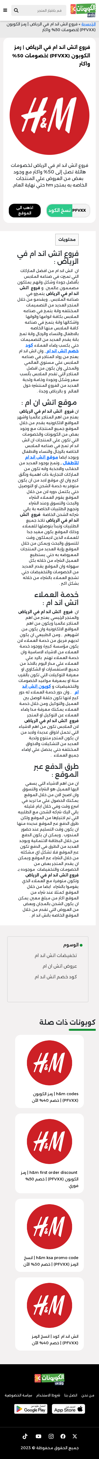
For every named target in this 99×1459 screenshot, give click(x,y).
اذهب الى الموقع (24, 210)
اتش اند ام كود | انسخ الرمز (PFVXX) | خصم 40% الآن (55, 1339)
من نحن (87, 1395)
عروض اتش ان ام (59, 966)
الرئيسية (88, 24)
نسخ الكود (59, 210)
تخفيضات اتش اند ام (55, 955)
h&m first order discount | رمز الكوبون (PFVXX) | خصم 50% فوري (49, 1179)
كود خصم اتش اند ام (55, 976)
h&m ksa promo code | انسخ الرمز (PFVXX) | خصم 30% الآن (50, 1261)
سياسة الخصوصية (18, 1395)
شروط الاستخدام (48, 1395)
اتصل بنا (70, 1395)
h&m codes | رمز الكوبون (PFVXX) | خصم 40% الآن (55, 1097)
